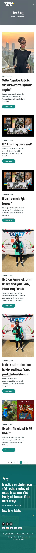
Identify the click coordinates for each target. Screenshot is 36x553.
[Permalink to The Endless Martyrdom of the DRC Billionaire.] (18, 410)
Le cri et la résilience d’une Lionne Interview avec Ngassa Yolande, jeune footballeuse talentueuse (16, 369)
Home (13, 17)
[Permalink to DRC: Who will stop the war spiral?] (18, 126)
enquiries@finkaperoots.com (13, 505)
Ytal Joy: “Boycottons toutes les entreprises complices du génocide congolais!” (17, 85)
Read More (8, 106)
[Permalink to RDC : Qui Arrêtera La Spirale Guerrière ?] (18, 180)
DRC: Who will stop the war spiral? (17, 144)
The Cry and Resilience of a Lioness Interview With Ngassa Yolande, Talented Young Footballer (17, 284)
